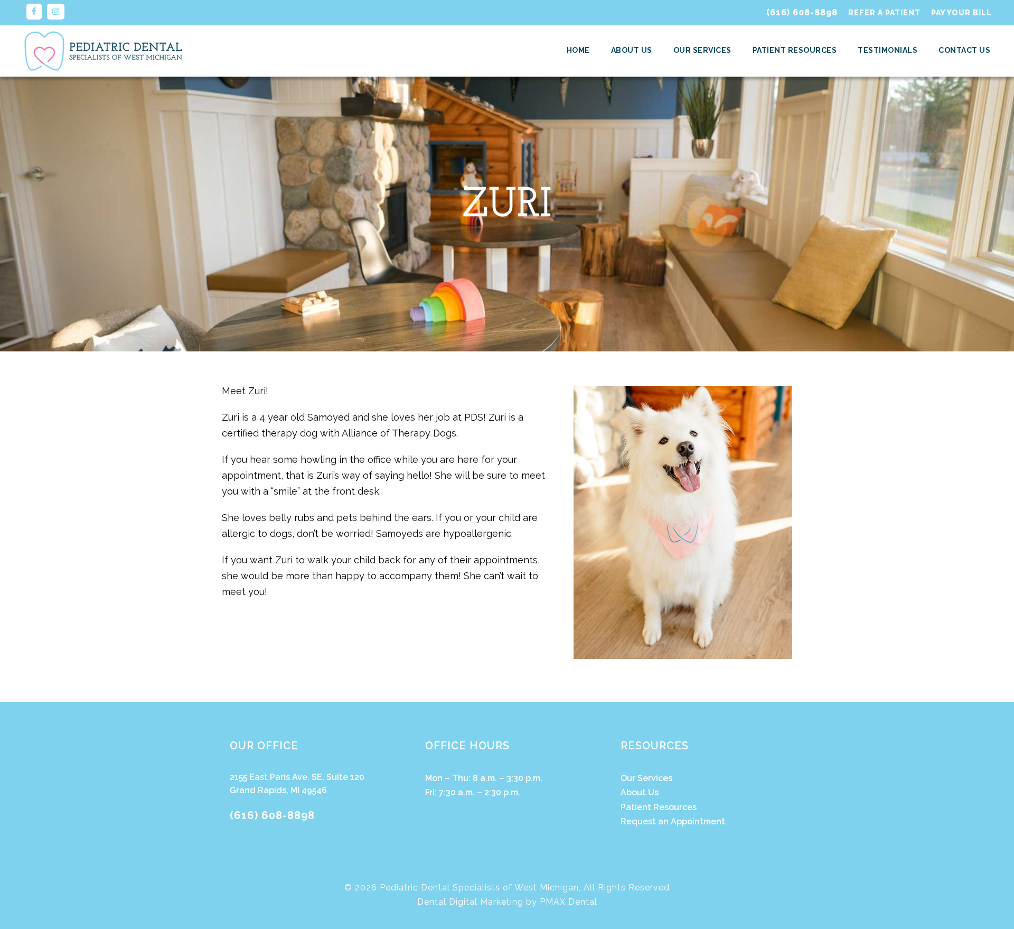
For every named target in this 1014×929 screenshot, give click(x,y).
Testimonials (887, 50)
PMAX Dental (568, 902)
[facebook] (34, 12)
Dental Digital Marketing (470, 902)
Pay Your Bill (961, 12)
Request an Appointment (673, 821)
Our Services (702, 50)
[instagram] (55, 12)
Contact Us (964, 50)
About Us (631, 50)
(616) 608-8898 (802, 12)
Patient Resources (795, 50)
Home (578, 50)
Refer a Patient (884, 12)
